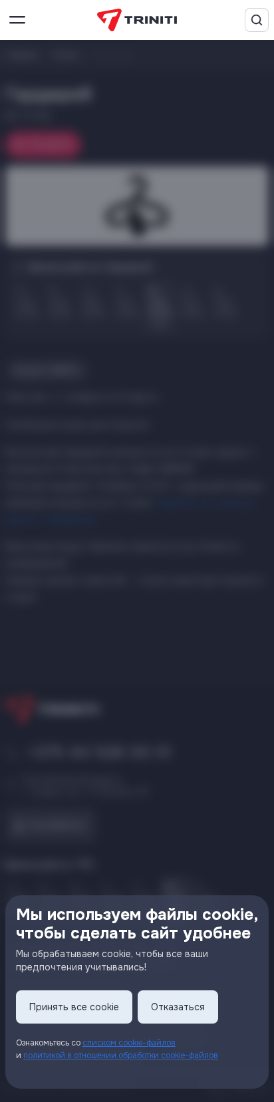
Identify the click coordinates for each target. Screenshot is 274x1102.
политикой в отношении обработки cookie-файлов (120, 1055)
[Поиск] (257, 20)
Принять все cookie (74, 1007)
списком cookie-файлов (129, 1043)
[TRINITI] (137, 20)
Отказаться (178, 1007)
